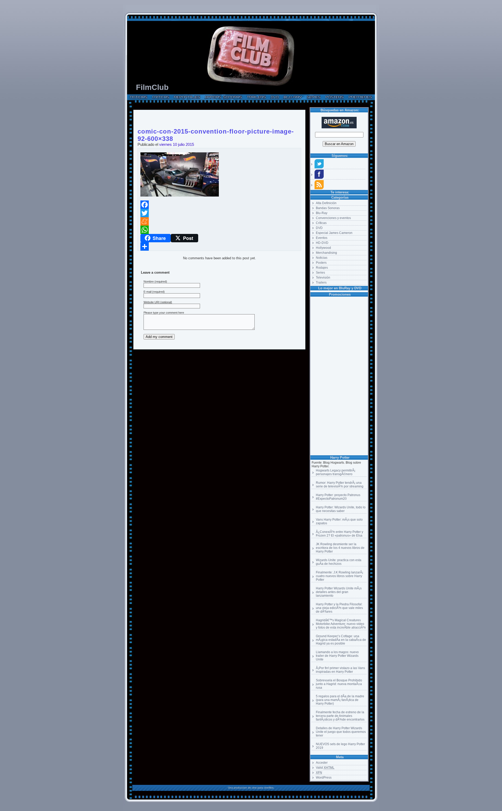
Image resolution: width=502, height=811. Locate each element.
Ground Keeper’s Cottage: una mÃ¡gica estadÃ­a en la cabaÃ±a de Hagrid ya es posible (341, 639)
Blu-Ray (321, 213)
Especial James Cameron (334, 233)
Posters (321, 262)
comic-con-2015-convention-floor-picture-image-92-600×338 (216, 130)
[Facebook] (219, 204)
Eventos (321, 238)
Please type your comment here (164, 312)
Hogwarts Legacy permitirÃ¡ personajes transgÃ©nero (335, 472)
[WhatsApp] (219, 230)
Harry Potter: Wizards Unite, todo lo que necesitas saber (341, 509)
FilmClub (152, 87)
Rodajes (322, 267)
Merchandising (326, 253)
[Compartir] (219, 246)
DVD (319, 228)
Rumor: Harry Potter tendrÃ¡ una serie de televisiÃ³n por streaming (339, 484)
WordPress (324, 777)
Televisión (323, 277)
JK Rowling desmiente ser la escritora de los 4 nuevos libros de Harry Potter (340, 547)
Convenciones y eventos (333, 218)
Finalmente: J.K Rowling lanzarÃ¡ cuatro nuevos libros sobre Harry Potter (339, 576)
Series (320, 272)
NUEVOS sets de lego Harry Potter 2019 (340, 746)
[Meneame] (219, 221)
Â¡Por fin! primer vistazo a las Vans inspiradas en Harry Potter (340, 670)
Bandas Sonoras (328, 208)
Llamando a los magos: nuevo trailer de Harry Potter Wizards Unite (337, 655)
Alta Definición (326, 203)
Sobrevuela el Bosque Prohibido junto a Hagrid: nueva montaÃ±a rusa (339, 683)
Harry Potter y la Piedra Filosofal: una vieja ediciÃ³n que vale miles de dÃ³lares (339, 607)
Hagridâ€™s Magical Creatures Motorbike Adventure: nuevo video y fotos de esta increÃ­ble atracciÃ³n (341, 623)
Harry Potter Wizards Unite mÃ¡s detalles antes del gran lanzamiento (339, 591)
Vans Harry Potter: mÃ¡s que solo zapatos (339, 521)
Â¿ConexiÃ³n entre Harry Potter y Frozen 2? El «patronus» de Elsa (339, 533)
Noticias (321, 258)
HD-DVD (322, 243)
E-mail (147, 291)
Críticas (321, 223)
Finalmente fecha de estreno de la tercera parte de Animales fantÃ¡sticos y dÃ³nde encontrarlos (340, 715)
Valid (325, 767)
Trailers (321, 282)
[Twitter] (219, 213)
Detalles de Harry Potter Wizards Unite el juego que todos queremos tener (341, 731)
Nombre (149, 281)
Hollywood (323, 248)
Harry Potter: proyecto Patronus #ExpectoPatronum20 (338, 497)
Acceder (322, 762)
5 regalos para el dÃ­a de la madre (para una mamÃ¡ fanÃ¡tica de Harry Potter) (340, 699)
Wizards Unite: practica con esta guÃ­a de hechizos (338, 562)
